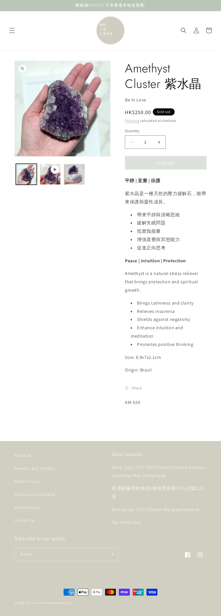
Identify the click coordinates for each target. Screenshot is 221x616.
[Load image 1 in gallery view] (26, 174)
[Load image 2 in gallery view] (74, 174)
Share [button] (137, 387)
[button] (12, 30)
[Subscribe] (111, 554)
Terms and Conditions (34, 494)
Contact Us (24, 520)
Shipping (132, 120)
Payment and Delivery (34, 468)
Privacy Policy (26, 507)
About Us (23, 455)
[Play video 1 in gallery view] (50, 174)
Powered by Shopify (56, 603)
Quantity (132, 130)
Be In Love (33, 603)
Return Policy (26, 481)
